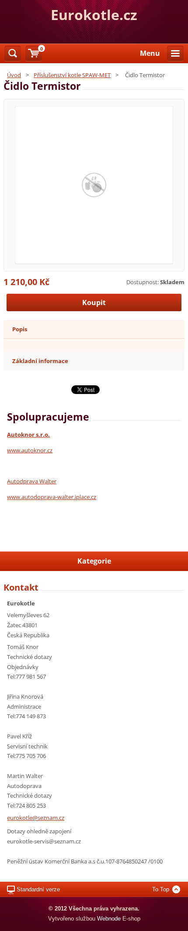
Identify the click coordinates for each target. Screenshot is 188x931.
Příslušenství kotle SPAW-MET (72, 75)
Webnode (109, 918)
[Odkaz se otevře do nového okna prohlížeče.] (94, 185)
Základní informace (40, 361)
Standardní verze (38, 889)
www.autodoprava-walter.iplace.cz (51, 497)
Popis (19, 329)
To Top (160, 889)
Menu (150, 53)
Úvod (14, 75)
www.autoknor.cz (29, 450)
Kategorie (94, 561)
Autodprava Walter (31, 481)
